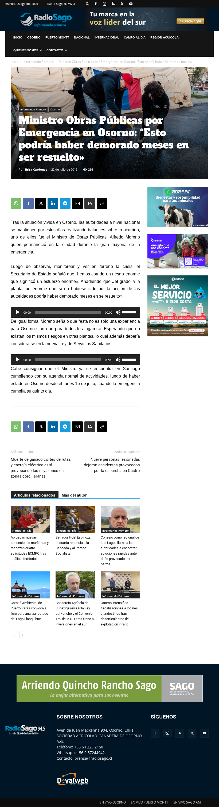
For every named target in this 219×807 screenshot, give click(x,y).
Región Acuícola (164, 37)
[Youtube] (131, 3)
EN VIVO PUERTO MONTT (149, 802)
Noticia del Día (22, 530)
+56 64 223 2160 (88, 747)
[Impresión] (89, 203)
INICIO (17, 37)
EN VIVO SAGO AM (187, 802)
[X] (122, 3)
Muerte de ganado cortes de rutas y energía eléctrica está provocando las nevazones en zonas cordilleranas (41, 468)
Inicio (14, 61)
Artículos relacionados (34, 495)
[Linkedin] (53, 203)
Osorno (34, 37)
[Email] (77, 203)
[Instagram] (104, 3)
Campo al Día (135, 37)
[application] (75, 312)
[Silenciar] (118, 312)
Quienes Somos (25, 50)
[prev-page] (14, 635)
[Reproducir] (17, 312)
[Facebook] (96, 3)
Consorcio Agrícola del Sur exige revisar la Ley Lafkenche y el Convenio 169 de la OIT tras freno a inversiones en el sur (75, 613)
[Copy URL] (102, 203)
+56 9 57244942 (91, 752)
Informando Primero (39, 61)
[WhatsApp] (16, 203)
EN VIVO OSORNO (113, 802)
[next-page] (22, 635)
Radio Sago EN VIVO (61, 4)
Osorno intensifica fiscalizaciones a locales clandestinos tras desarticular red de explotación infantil (119, 613)
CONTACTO (54, 50)
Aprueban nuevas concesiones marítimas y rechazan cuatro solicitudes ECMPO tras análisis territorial (30, 548)
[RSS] (113, 3)
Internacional (107, 37)
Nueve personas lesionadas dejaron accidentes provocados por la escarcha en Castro (112, 465)
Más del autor (74, 495)
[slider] (129, 312)
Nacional (82, 37)
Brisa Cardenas (36, 169)
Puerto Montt (57, 37)
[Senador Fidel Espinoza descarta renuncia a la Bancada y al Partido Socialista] (75, 519)
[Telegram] (65, 203)
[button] (88, 4)
